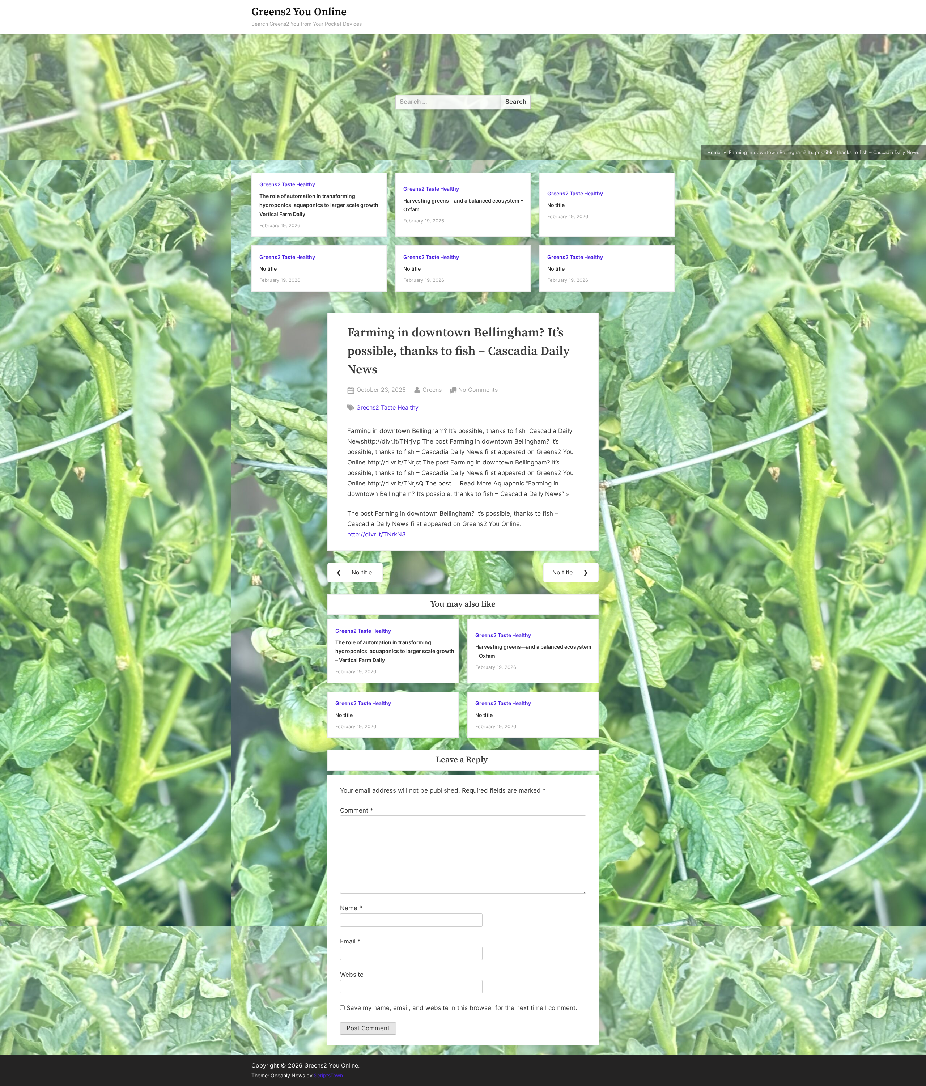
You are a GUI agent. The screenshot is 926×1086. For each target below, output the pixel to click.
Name (351, 908)
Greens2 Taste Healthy (287, 184)
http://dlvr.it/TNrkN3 (376, 534)
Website (352, 974)
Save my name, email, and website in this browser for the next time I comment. (462, 1007)
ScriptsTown (328, 1075)
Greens (432, 389)
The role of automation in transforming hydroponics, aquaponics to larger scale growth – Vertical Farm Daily (320, 205)
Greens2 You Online (299, 12)
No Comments (478, 390)
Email (350, 941)
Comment (356, 810)
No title (556, 205)
